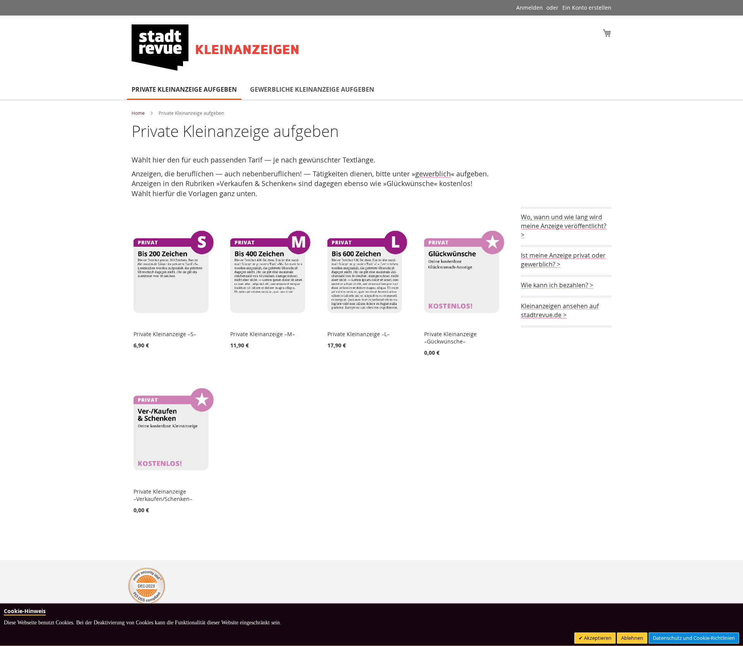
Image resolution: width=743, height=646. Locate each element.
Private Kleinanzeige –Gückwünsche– (450, 337)
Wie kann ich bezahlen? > (557, 285)
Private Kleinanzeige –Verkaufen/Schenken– (163, 495)
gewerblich (433, 173)
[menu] (371, 90)
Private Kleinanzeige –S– (165, 334)
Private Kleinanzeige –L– (358, 334)
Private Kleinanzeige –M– (262, 334)
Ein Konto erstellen (586, 7)
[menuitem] (184, 90)
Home (139, 113)
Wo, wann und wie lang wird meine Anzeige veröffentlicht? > (563, 226)
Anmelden (529, 7)
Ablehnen (632, 637)
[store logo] (215, 47)
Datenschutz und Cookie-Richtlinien (694, 637)
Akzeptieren (597, 637)
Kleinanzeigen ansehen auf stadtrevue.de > (560, 310)
